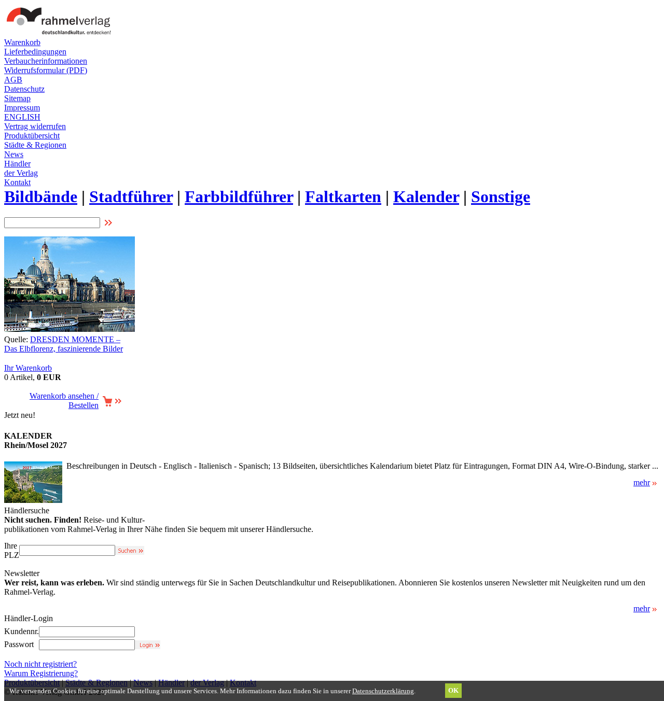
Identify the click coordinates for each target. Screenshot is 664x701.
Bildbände (40, 196)
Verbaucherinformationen (45, 61)
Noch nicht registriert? (40, 664)
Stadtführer (131, 196)
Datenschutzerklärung (383, 691)
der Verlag (21, 173)
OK (453, 690)
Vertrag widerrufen (35, 126)
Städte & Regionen (35, 145)
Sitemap (17, 98)
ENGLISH (22, 117)
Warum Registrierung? (41, 673)
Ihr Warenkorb (28, 367)
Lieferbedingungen (35, 51)
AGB (13, 79)
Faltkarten (343, 196)
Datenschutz (24, 89)
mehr (641, 482)
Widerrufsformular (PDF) (45, 70)
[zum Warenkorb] (111, 404)
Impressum (22, 107)
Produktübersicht (32, 135)
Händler (17, 163)
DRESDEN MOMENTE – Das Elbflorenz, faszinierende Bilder (63, 344)
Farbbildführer (239, 196)
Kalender (426, 196)
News (13, 154)
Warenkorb (22, 42)
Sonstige (500, 196)
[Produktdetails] (33, 500)
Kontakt (17, 182)
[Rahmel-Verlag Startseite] (61, 35)
